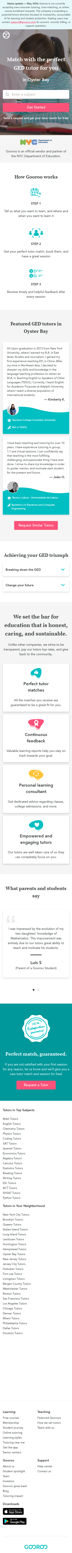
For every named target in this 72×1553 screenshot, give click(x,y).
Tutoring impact (13, 1496)
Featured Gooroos (49, 1417)
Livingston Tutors (14, 1278)
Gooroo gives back (15, 1486)
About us (8, 1466)
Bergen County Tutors (17, 1283)
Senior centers (12, 1452)
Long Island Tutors (14, 1234)
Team (6, 1476)
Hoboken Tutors (13, 1269)
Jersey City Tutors (14, 1264)
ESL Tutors (9, 1183)
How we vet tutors (49, 1422)
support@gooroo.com (23, 22)
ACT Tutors (10, 1188)
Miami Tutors (11, 1318)
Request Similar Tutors (36, 525)
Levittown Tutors (13, 1239)
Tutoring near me (14, 1442)
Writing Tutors (12, 1178)
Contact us (44, 1471)
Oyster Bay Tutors (14, 1254)
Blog (6, 1491)
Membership (11, 1422)
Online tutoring (12, 1432)
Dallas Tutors (11, 1328)
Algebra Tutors (12, 1158)
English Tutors (12, 1123)
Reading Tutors (12, 1173)
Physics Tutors (12, 1133)
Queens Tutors (12, 1224)
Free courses (11, 1417)
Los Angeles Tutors (15, 1303)
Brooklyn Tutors (13, 1219)
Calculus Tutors (12, 1163)
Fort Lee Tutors (12, 1274)
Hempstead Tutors (14, 1249)
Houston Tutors (13, 1333)
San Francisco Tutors (16, 1298)
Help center (44, 1466)
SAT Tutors (10, 1143)
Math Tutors (10, 1119)
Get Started (36, 107)
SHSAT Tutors (11, 1193)
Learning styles (12, 1437)
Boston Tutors (12, 1293)
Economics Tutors (14, 1153)
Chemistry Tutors (13, 1128)
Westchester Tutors (15, 1288)
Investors (8, 1481)
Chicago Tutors (12, 1308)
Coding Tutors (12, 1138)
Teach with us (45, 1427)
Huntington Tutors (14, 1244)
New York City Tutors (16, 1214)
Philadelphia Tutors (15, 1323)
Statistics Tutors (13, 1168)
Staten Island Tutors (15, 1229)
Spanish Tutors (12, 1148)
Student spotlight (14, 1471)
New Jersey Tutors (14, 1259)
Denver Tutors (12, 1313)
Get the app (10, 1447)
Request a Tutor (36, 1085)
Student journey (13, 1427)
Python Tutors (11, 1198)
